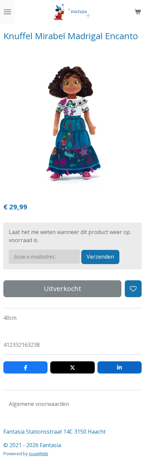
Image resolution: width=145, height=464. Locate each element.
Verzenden (100, 256)
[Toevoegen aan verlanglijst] (133, 288)
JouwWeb (38, 453)
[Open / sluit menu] (7, 12)
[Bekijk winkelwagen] (137, 12)
